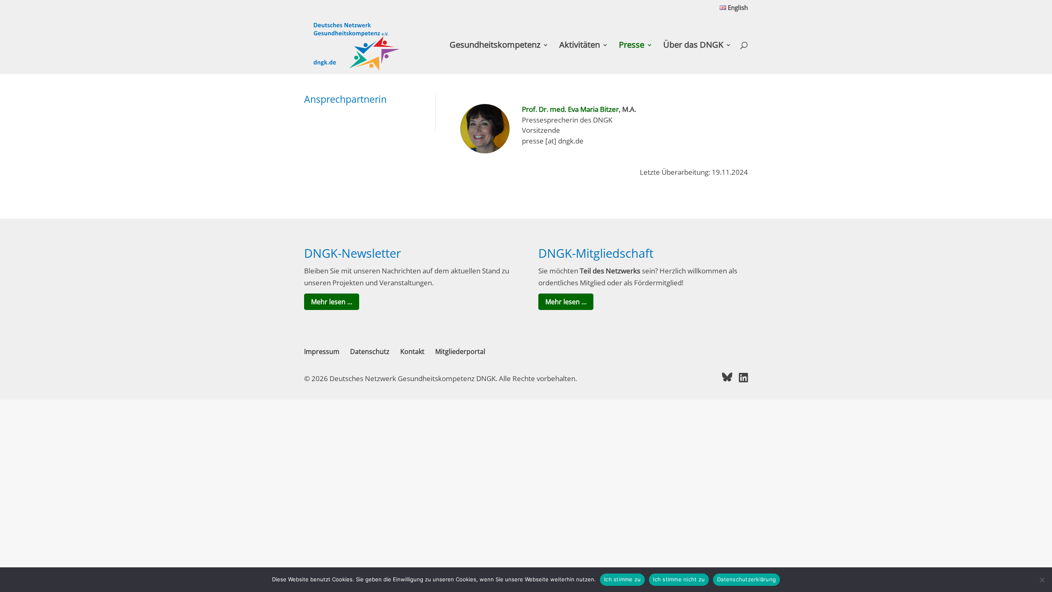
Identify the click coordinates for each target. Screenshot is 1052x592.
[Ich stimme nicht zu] (1042, 580)
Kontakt (412, 351)
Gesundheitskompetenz (495, 46)
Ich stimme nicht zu (679, 579)
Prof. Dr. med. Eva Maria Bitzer (570, 109)
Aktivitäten (579, 46)
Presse (631, 46)
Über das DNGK (693, 46)
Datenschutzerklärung (746, 579)
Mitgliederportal (460, 351)
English (737, 8)
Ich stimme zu (622, 579)
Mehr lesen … (331, 301)
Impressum (321, 351)
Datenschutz (370, 351)
